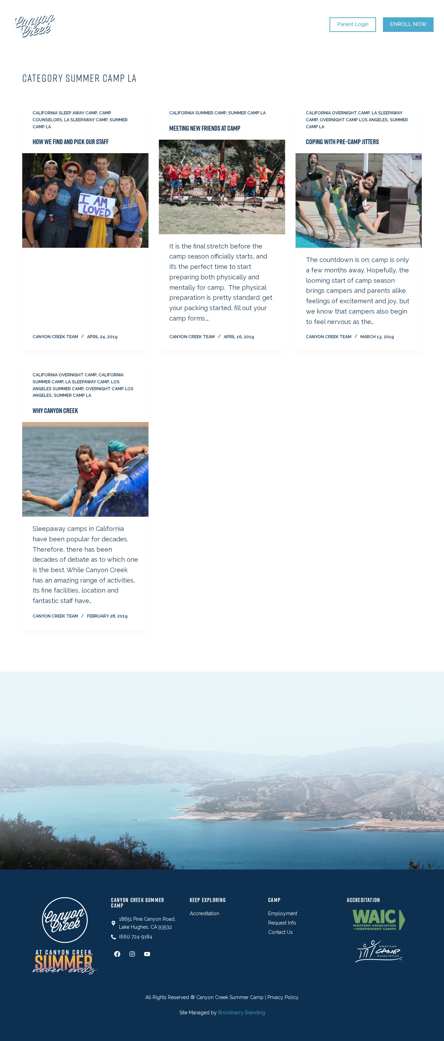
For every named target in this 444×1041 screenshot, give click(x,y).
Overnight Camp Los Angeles (354, 119)
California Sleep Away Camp (65, 113)
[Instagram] (132, 954)
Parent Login (352, 24)
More (284, 24)
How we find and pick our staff (71, 142)
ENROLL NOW (408, 24)
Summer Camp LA (247, 113)
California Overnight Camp (338, 113)
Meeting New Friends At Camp (204, 128)
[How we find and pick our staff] (85, 200)
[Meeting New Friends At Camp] (222, 187)
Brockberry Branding (241, 1012)
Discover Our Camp (231, 24)
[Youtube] (147, 954)
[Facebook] (117, 954)
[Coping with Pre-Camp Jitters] (359, 200)
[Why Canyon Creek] (85, 469)
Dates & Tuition (169, 24)
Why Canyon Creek (55, 410)
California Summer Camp (197, 113)
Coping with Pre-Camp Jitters (342, 142)
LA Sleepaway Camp (86, 119)
